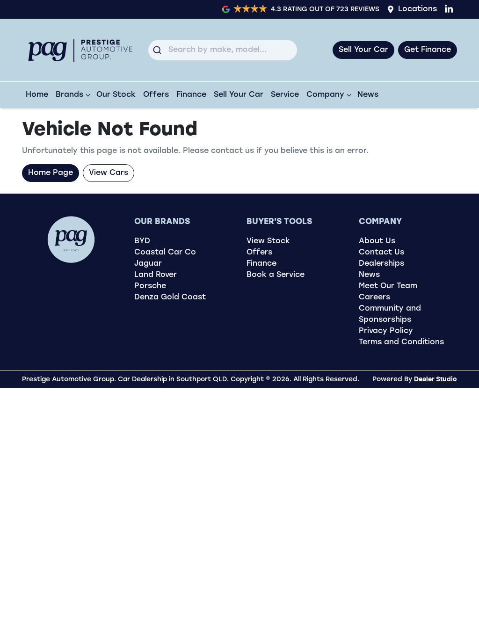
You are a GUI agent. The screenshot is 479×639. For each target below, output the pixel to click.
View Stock (268, 241)
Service (285, 95)
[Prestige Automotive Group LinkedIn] (450, 9)
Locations (417, 9)
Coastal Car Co (165, 252)
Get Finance (427, 50)
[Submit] (158, 50)
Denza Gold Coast (170, 297)
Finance (191, 95)
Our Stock (116, 95)
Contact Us (381, 252)
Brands (69, 95)
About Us (377, 241)
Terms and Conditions (401, 342)
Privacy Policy (386, 331)
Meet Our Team (388, 286)
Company (325, 95)
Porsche (150, 286)
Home (37, 95)
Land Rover (155, 275)
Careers (374, 297)
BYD (142, 241)
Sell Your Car (363, 50)
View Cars (108, 173)
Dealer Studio (435, 379)
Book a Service (276, 275)
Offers (156, 95)
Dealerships (381, 264)
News (367, 95)
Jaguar (148, 264)
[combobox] (222, 50)
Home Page (50, 173)
